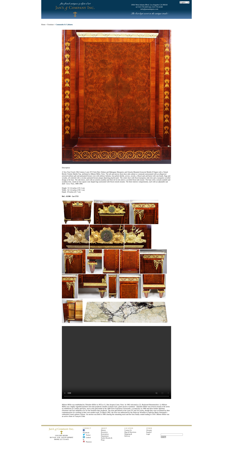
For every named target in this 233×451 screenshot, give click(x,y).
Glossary (149, 430)
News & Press (143, 20)
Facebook (86, 432)
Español (149, 432)
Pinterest (88, 442)
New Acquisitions (99, 20)
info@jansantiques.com (149, 9)
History (103, 430)
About (82, 20)
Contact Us (128, 430)
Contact (159, 20)
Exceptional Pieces (122, 20)
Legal (148, 434)
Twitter (88, 435)
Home (70, 20)
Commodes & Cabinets (64, 24)
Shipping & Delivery (128, 435)
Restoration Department (105, 435)
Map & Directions (130, 432)
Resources (104, 432)
